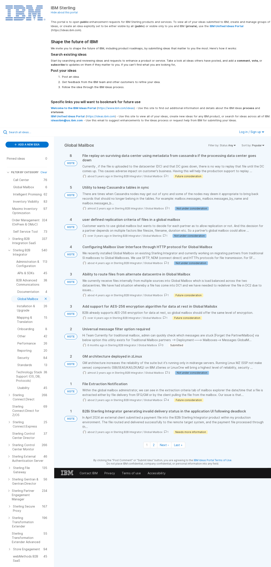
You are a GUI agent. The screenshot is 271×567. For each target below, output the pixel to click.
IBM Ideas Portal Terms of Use (212, 460)
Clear (43, 172)
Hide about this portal (64, 12)
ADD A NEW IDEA (29, 144)
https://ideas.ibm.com (101, 116)
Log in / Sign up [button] (250, 132)
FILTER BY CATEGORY (25, 172)
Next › (164, 445)
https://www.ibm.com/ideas (116, 108)
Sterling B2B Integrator (127, 176)
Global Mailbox (153, 176)
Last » (178, 445)
